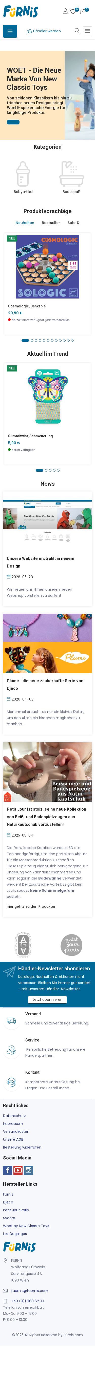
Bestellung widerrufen (22, 1147)
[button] (5, 88)
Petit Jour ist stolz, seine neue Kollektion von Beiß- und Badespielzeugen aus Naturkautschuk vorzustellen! (46, 817)
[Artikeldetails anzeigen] (11, 270)
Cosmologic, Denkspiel (27, 306)
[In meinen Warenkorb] (11, 259)
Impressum (13, 1123)
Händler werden (47, 31)
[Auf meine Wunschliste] (11, 281)
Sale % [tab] (74, 222)
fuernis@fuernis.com (29, 1290)
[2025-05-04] (9, 834)
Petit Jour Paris (16, 1210)
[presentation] (8, 180)
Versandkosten (16, 1131)
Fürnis (8, 1194)
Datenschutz (14, 1115)
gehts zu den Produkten (31, 906)
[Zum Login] (65, 11)
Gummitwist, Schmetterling (30, 436)
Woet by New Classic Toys (26, 1225)
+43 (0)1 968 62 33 (27, 1301)
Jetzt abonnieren (47, 999)
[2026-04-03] (9, 698)
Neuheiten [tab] (25, 222)
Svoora (9, 1217)
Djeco (8, 1202)
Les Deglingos (15, 1233)
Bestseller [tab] (51, 222)
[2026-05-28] (9, 576)
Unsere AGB (13, 1139)
